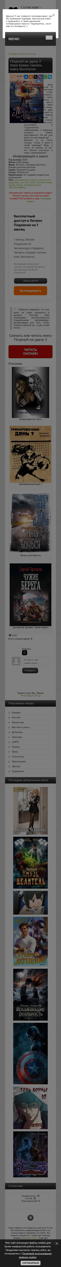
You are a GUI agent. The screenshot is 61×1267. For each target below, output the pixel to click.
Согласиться (30, 1263)
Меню (13, 39)
